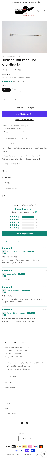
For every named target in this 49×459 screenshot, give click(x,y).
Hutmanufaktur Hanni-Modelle (21, 455)
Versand (11, 77)
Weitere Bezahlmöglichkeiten (24, 119)
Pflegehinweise (10, 414)
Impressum (9, 393)
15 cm (6, 90)
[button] (4, 11)
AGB (6, 398)
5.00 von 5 (30, 209)
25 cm (17, 90)
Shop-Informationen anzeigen (15, 132)
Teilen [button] (6, 196)
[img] (7, 248)
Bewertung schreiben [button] (24, 233)
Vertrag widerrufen (11, 382)
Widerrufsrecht (10, 388)
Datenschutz (9, 403)
